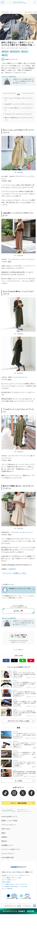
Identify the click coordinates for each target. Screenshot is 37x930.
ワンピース (5, 51)
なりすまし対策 (23, 886)
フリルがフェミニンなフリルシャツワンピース (18, 114)
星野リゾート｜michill (29, 776)
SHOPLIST (20, 172)
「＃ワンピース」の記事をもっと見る (13, 573)
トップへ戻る (17, 650)
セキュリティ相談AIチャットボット (9, 879)
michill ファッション (31, 677)
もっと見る (18, 781)
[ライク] (35, 1)
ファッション (19, 12)
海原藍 (34, 747)
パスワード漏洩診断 (6, 877)
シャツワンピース (15, 51)
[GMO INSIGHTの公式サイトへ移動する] (18, 866)
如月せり (34, 766)
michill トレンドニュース (11, 59)
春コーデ (5, 55)
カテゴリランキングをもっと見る (18, 721)
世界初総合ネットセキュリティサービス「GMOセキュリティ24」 (16, 875)
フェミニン (25, 51)
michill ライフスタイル (31, 738)
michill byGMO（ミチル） (7, 12)
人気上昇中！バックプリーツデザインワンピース (19, 104)
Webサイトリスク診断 (16, 877)
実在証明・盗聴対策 (6, 882)
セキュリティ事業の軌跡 (7, 888)
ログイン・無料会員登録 (18, 803)
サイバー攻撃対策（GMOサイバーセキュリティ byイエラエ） (15, 884)
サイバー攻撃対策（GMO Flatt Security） (10, 886)
